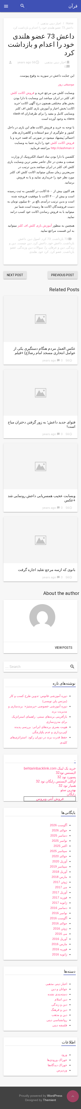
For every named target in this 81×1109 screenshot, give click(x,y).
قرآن (73, 6)
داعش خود (55, 243)
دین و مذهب (59, 1015)
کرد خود (43, 252)
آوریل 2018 (59, 871)
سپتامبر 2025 (58, 851)
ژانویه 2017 (59, 902)
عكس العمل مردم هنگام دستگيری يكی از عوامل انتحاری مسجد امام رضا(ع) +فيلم (44, 350)
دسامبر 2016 (58, 908)
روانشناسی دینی (56, 1020)
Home (69, 23)
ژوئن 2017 (60, 882)
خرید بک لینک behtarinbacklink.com (50, 768)
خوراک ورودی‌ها (57, 1060)
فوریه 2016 (59, 949)
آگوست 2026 (58, 825)
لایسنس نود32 (66, 773)
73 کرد (46, 239)
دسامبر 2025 (58, 835)
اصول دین (34, 239)
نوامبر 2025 (59, 840)
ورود (64, 1054)
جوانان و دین (59, 989)
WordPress (54, 1095)
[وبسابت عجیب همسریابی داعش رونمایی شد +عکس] (40, 466)
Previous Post (62, 275)
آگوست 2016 (58, 918)
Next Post (15, 275)
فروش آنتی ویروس (50, 799)
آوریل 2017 (59, 892)
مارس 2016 (59, 944)
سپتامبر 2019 (58, 866)
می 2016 (61, 933)
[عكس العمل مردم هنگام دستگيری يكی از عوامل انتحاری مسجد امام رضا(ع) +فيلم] (40, 319)
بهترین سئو (68, 790)
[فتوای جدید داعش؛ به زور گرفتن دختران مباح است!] (40, 393)
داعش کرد (39, 243)
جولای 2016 (59, 923)
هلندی (33, 252)
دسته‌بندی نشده (57, 994)
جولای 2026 (59, 830)
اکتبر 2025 (60, 846)
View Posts (63, 647)
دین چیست (25, 243)
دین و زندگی (59, 1004)
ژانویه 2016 (59, 954)
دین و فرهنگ (59, 1009)
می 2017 (61, 887)
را (46, 247)
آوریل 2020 (59, 861)
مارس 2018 (59, 877)
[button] (6, 6)
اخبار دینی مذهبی (51, 23)
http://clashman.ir (62, 148)
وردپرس (62, 1070)
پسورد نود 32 (66, 777)
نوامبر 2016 (59, 913)
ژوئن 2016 (60, 928)
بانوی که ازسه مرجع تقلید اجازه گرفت (46, 570)
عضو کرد (56, 252)
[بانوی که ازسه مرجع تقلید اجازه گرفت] (40, 540)
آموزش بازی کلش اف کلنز (35, 225)
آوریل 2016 (59, 939)
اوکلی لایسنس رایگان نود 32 (56, 781)
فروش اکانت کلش (22, 93)
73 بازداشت (60, 239)
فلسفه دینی (59, 1025)
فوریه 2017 (59, 897)
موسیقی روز (66, 84)
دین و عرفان (57, 247)
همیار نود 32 (67, 785)
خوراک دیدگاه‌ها (57, 1065)
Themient (49, 1100)
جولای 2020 (59, 856)
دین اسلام (61, 999)
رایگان (71, 794)
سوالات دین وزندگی (30, 247)
